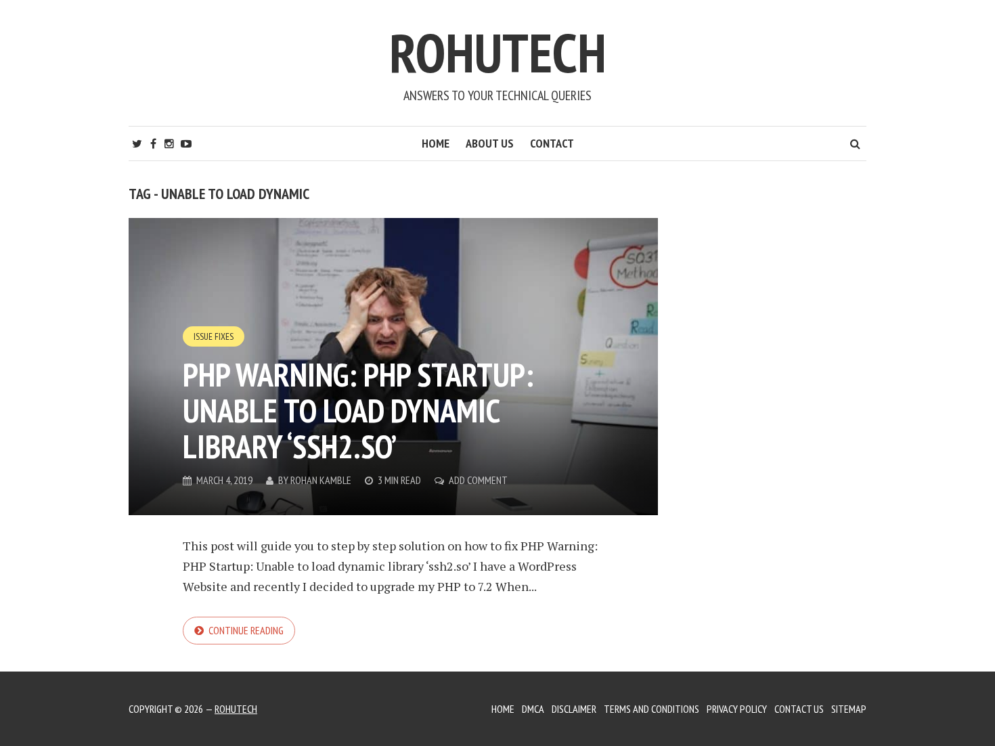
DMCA (533, 709)
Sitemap (848, 709)
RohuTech (497, 52)
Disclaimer (574, 709)
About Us (490, 143)
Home (435, 143)
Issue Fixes (214, 336)
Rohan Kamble (320, 480)
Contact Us (799, 709)
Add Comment (478, 480)
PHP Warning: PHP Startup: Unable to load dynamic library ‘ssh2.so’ (358, 410)
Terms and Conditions (651, 709)
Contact (552, 143)
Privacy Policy (737, 709)
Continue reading (246, 630)
